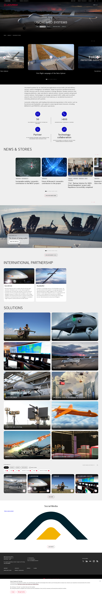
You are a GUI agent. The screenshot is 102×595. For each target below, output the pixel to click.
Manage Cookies (21, 591)
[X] (83, 561)
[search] (97, 1)
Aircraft (9, 35)
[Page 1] (46, 79)
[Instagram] (94, 561)
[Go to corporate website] (11, 5)
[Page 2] (48, 79)
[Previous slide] (92, 41)
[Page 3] (50, 79)
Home (5, 35)
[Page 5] (53, 79)
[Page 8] (56, 191)
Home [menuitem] (37, 26)
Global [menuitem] (35, 568)
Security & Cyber (25, 470)
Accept (12, 591)
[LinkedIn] (87, 561)
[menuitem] (73, 1)
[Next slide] (94, 41)
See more (51, 496)
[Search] (97, 465)
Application (24, 467)
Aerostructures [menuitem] (56, 26)
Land (11, 470)
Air (5, 470)
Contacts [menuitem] (64, 26)
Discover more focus (50, 255)
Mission (17, 467)
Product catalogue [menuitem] (19, 570)
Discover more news (51, 195)
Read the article (14, 241)
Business (12, 467)
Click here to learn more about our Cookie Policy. (28, 584)
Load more (51, 546)
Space (34, 470)
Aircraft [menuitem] (42, 26)
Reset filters (34, 467)
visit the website (7, 563)
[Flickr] (90, 561)
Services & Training (44, 470)
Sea (17, 470)
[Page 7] (56, 79)
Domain (6, 467)
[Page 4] (51, 79)
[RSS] (97, 561)
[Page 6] (54, 79)
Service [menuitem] (48, 26)
